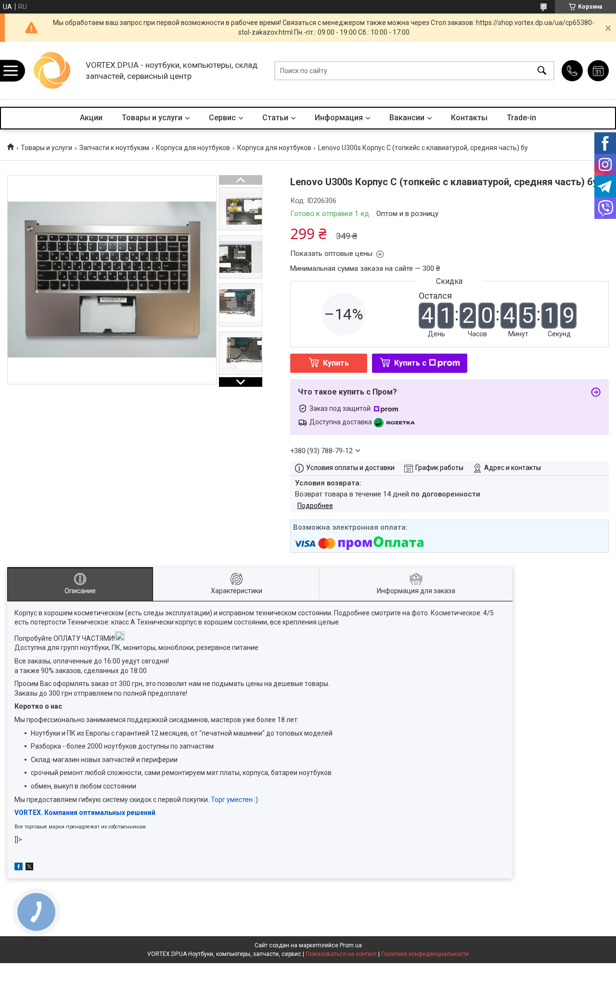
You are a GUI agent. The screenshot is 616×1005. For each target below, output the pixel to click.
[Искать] (541, 70)
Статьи (275, 117)
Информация (339, 117)
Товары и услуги (152, 117)
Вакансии (406, 117)
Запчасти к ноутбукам (114, 148)
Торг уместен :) (234, 799)
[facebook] (18, 868)
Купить (336, 363)
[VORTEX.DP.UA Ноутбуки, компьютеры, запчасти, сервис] (52, 70)
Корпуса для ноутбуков (193, 148)
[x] (29, 868)
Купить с (410, 363)
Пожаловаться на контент (341, 954)
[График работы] (598, 70)
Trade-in (521, 117)
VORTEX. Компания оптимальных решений (84, 812)
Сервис (222, 117)
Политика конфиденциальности (425, 954)
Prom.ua (351, 945)
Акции (91, 117)
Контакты (469, 117)
